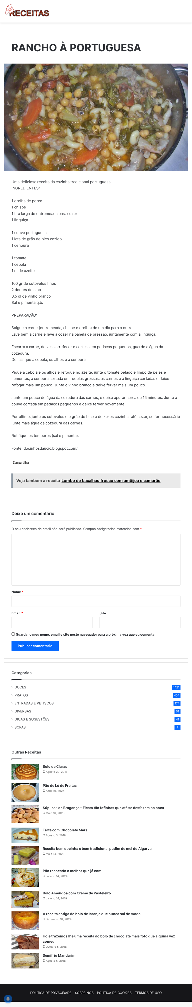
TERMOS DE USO (148, 993)
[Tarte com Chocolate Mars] (25, 835)
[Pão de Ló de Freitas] (25, 792)
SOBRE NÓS (84, 993)
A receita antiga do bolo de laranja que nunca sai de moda (91, 914)
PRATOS (21, 695)
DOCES (20, 687)
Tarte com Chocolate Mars (65, 830)
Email (17, 613)
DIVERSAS (22, 711)
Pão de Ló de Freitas (60, 785)
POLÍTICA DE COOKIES (114, 993)
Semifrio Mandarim (59, 955)
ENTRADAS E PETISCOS (34, 703)
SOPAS (20, 727)
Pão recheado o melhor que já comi (72, 871)
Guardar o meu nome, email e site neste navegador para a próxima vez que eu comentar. (86, 634)
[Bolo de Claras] (25, 772)
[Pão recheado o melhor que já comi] (25, 877)
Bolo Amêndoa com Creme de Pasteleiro (77, 893)
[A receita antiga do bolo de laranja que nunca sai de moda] (25, 920)
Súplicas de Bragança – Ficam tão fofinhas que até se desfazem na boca (103, 808)
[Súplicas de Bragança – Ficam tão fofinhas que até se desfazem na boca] (25, 814)
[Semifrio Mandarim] (25, 960)
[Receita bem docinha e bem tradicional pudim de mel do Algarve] (25, 855)
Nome (18, 592)
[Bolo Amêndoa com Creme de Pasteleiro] (25, 899)
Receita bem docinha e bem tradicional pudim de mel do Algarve (97, 848)
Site (103, 613)
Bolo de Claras (55, 766)
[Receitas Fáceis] (27, 11)
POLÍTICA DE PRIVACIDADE (51, 993)
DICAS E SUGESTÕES (32, 719)
